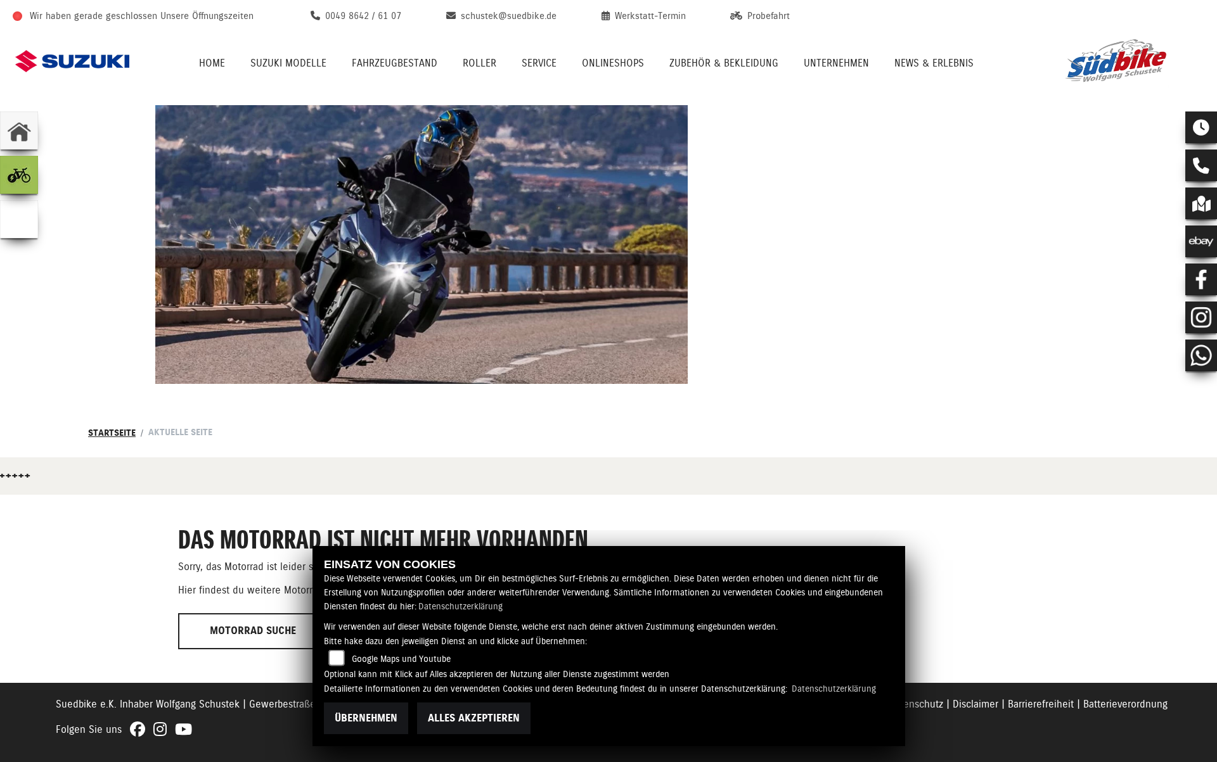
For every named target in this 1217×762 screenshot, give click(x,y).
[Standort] (1201, 203)
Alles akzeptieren (474, 718)
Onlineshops (613, 63)
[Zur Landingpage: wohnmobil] (19, 219)
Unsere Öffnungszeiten (207, 16)
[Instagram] (1201, 317)
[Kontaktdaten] (1201, 165)
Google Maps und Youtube (401, 659)
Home (212, 63)
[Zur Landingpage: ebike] (19, 175)
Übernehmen (366, 718)
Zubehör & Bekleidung (723, 63)
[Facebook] (1201, 279)
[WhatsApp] (1201, 355)
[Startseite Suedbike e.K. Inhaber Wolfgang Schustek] (1132, 61)
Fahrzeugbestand (394, 63)
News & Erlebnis (934, 63)
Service (539, 63)
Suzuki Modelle (288, 63)
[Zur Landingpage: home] (19, 130)
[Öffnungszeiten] (1201, 127)
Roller (479, 63)
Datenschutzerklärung (460, 606)
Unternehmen (836, 63)
